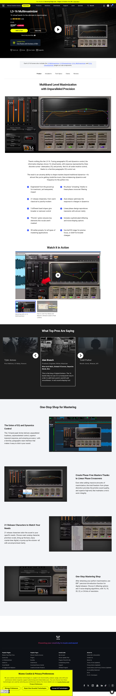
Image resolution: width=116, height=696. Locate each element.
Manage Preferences (11, 688)
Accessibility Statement (93, 670)
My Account (62, 655)
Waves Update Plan (64, 657)
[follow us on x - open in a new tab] (88, 685)
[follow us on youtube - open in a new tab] (97, 685)
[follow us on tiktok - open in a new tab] (105, 685)
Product (39, 73)
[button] (5, 691)
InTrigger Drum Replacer (8, 667)
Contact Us (90, 657)
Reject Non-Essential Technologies (35, 688)
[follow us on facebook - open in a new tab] (84, 685)
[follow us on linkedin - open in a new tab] (102, 685)
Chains (68, 73)
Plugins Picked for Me (65, 660)
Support (61, 665)
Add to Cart (19, 30)
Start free (26, 5)
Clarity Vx (4, 662)
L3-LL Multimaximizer (79, 63)
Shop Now (76, 1)
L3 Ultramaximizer (65, 63)
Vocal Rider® (5, 665)
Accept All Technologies (60, 688)
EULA (88, 672)
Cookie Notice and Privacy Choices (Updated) (99, 667)
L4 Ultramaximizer (7, 660)
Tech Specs (58, 73)
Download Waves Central (37, 665)
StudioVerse (33, 662)
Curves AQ (5, 657)
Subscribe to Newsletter (93, 655)
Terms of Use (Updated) (93, 662)
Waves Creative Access (14, 5)
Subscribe (38, 31)
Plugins (32, 657)
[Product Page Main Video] (58, 29)
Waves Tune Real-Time (8, 655)
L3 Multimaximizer (53, 63)
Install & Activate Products (37, 667)
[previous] (35, 355)
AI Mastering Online (64, 662)
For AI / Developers (92, 675)
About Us (89, 660)
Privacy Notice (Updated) (93, 665)
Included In (48, 73)
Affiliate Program (63, 667)
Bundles (32, 660)
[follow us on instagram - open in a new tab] (93, 685)
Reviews (76, 73)
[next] (80, 355)
